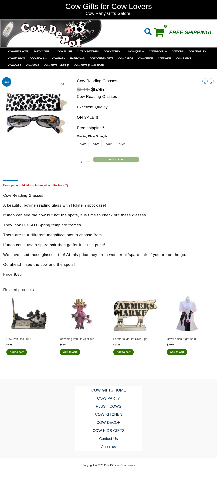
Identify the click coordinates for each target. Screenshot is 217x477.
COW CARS (14, 65)
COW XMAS (32, 65)
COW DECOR (156, 51)
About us (108, 447)
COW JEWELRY (197, 51)
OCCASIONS (37, 58)
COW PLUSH (65, 51)
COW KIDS (177, 51)
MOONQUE (134, 51)
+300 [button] (122, 143)
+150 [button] (83, 143)
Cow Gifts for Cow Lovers (108, 6)
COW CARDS (125, 58)
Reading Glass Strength (92, 136)
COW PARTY (108, 398)
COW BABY (58, 58)
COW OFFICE (145, 58)
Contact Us (108, 438)
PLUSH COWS (108, 406)
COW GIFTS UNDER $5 (56, 65)
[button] (148, 32)
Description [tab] (10, 185)
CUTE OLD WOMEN (87, 51)
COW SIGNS (164, 58)
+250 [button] (109, 143)
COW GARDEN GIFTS (101, 58)
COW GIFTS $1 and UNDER (89, 65)
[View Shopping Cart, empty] (160, 33)
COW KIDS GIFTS (109, 430)
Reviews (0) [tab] (60, 185)
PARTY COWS (41, 51)
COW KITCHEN (112, 51)
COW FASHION (16, 58)
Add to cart (116, 159)
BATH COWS (77, 58)
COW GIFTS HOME (18, 51)
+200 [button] (96, 143)
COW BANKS (183, 58)
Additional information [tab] (35, 185)
